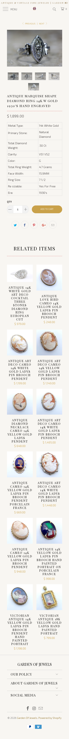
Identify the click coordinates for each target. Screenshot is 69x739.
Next (42, 23)
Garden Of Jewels (27, 717)
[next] (58, 48)
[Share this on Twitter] (15, 225)
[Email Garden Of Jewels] (40, 708)
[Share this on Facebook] (25, 225)
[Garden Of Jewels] (34, 9)
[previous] (10, 48)
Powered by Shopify (49, 717)
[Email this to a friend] (53, 225)
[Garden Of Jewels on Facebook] (28, 708)
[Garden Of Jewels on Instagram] (34, 708)
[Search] (54, 9)
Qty (9, 201)
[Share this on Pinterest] (34, 225)
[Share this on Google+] (43, 225)
